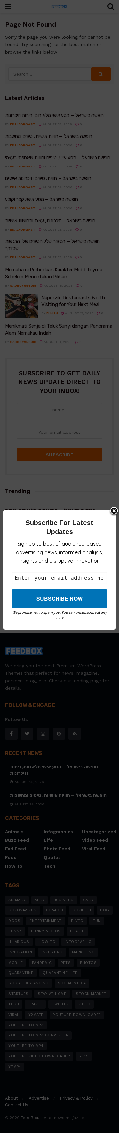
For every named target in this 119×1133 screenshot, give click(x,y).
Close (114, 511)
